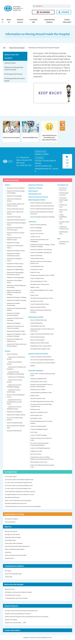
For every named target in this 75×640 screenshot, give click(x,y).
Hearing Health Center (34, 194)
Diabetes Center (34, 287)
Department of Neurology (14, 217)
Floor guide (8, 571)
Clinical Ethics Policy (10, 540)
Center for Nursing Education (38, 426)
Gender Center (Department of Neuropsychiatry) (18, 500)
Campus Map (8, 577)
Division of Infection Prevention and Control (42, 206)
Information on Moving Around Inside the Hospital (13, 68)
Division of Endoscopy (36, 255)
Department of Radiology (14, 323)
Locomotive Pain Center (36, 301)
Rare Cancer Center (35, 454)
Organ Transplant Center (37, 278)
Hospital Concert (9, 558)
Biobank (32, 366)
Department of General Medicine (16, 188)
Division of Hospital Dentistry (14, 423)
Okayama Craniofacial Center (38, 378)
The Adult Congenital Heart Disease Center (42, 401)
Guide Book (8, 552)
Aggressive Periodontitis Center (39, 412)
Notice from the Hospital (17, 48)
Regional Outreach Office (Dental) (39, 343)
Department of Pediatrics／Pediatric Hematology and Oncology (14, 292)
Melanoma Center (35, 409)
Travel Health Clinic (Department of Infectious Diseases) (20, 491)
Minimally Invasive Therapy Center (39, 284)
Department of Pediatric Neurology (16, 300)
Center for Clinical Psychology (38, 435)
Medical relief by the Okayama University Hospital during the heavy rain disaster (26, 616)
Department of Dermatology (14, 266)
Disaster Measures (11, 606)
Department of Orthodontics (14, 412)
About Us (9, 20)
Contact (67, 161)
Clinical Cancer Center (36, 269)
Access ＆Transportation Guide (13, 574)
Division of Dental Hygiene (37, 340)
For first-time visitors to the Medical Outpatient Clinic (19, 479)
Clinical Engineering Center (37, 326)
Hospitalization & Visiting (14, 514)
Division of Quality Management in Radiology (42, 217)
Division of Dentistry (12, 354)
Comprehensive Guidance (49, 20)
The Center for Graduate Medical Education (42, 360)
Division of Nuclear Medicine (38, 307)
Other (59, 239)
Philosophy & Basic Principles (13, 537)
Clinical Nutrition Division (37, 258)
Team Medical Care (62, 185)
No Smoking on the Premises (13, 74)
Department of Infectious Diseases (16, 220)
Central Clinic (32, 222)
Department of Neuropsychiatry (15, 277)
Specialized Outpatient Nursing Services (16, 503)
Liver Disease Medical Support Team (63, 200)
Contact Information (67, 20)
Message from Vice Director (12, 534)
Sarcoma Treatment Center (37, 398)
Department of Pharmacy (35, 185)
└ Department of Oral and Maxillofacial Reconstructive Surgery (14, 402)
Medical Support (33, 191)
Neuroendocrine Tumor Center (38, 462)
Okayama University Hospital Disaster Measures (18, 614)
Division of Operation (36, 230)
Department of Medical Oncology (16, 331)
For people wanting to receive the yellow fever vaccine (19, 494)
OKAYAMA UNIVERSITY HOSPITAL (13, 8)
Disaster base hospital (11, 619)
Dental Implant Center (36, 415)
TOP (2, 20)
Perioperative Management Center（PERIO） (42, 275)
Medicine (7, 185)
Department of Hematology (14, 196)
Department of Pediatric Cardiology (16, 297)
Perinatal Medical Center (37, 266)
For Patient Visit (33, 20)
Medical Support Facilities (36, 317)
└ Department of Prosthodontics (16, 377)
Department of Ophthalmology (15, 269)
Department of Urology (13, 243)
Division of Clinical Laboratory (38, 225)
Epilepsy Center (34, 395)
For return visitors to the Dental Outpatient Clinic (18, 488)
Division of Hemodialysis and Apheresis (41, 252)
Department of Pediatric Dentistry (16, 415)
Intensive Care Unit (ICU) (37, 233)
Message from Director (11, 531)
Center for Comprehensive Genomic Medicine (42, 363)
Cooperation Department (35, 370)
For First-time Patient (11, 477)
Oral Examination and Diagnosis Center (41, 392)
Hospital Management (36, 323)
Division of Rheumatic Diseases (15, 209)
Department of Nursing (35, 188)
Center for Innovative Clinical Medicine (40, 357)
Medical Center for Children (37, 389)
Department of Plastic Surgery (15, 263)
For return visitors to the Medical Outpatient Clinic (18, 482)
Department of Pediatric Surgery (16, 250)
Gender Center (34, 295)
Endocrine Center (35, 272)
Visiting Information (10, 522)
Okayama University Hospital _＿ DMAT (15, 622)
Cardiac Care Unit (35, 236)
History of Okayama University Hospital (15, 555)
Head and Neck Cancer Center (38, 381)
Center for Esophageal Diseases (39, 429)
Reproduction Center (36, 418)
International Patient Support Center (40, 349)
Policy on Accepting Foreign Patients (15, 549)
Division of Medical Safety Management (41, 203)
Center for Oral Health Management (40, 448)
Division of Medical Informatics (38, 320)
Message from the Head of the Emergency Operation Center (21, 610)
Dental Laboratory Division (37, 337)
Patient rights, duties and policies (14, 543)
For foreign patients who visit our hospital (14, 79)
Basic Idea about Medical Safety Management (17, 546)
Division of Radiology (36, 228)
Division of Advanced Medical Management (42, 209)
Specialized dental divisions (14, 431)
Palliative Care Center (36, 451)
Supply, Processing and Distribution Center (42, 334)
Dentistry (7, 351)
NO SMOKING (45, 12)
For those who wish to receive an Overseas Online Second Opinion (23, 506)
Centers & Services (20, 20)
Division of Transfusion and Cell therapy (41, 249)
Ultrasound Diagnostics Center (38, 281)
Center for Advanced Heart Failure (39, 304)
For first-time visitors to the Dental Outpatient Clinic (19, 485)
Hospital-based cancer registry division (41, 346)
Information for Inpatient (11, 519)
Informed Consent (10, 63)
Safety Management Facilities (37, 200)
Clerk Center (33, 432)
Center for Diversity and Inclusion (38, 197)
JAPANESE (63, 12)
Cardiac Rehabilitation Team (63, 217)
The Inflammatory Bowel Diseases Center (41, 298)
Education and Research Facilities (38, 354)
